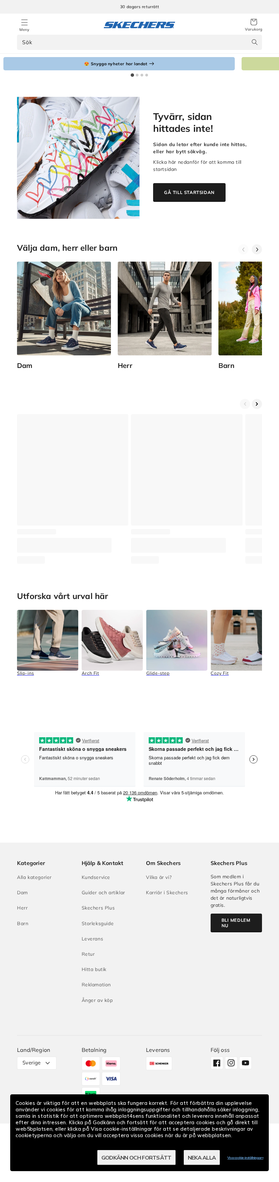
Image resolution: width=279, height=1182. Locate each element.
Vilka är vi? (158, 877)
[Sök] (254, 42)
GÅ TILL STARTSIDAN (189, 192)
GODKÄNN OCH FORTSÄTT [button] (136, 1157)
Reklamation (96, 985)
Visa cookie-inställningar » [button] (245, 1157)
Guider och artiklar (103, 892)
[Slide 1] (132, 75)
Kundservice (96, 877)
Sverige (31, 1062)
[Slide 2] (137, 75)
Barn (22, 923)
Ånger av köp (97, 1000)
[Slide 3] (142, 75)
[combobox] (139, 42)
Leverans (92, 939)
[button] (254, 25)
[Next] (257, 249)
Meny (24, 29)
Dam (22, 892)
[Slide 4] (146, 75)
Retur (88, 954)
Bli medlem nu (235, 922)
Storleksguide (98, 923)
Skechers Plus (98, 908)
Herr (22, 908)
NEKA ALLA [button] (202, 1157)
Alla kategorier (34, 877)
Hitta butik (94, 969)
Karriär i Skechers (167, 892)
